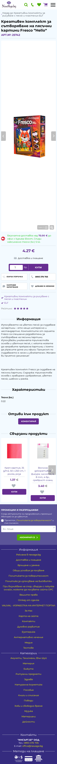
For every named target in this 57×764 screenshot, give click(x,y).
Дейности (28, 721)
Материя (28, 663)
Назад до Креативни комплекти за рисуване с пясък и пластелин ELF (23, 14)
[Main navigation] (53, 4)
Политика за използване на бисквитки (28, 581)
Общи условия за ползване (28, 570)
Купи (38, 267)
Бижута (28, 668)
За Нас (28, 610)
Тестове (28, 647)
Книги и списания (28, 695)
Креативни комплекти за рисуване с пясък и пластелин (26, 297)
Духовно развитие (28, 626)
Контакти (28, 621)
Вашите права (28, 594)
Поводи (28, 700)
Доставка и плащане (28, 559)
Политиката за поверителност (33, 520)
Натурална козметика (28, 684)
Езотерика (28, 631)
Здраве (28, 679)
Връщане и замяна (28, 565)
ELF (6, 302)
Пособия (28, 690)
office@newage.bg (32, 746)
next (52, 470)
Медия (28, 642)
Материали (29, 716)
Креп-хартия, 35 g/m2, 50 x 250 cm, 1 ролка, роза (14, 470)
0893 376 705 (31, 742)
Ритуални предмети (28, 674)
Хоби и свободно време (29, 705)
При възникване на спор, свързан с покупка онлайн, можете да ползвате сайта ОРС (28, 588)
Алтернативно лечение (28, 637)
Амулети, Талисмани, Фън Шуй (28, 658)
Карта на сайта (28, 616)
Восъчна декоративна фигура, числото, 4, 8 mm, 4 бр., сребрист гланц (42, 474)
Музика (28, 711)
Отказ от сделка (28, 600)
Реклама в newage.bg (28, 554)
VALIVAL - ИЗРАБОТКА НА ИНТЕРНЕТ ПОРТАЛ (28, 605)
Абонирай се (27, 537)
